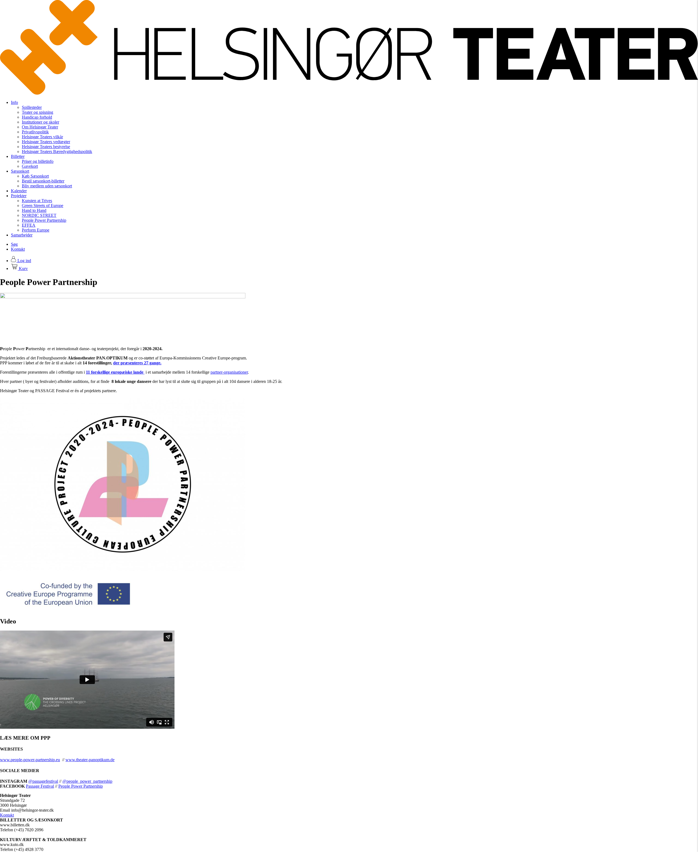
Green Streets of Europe (42, 205)
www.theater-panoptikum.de (90, 759)
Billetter (18, 156)
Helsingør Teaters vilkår (42, 136)
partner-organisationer (229, 372)
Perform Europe (35, 230)
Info (14, 102)
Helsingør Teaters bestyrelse (46, 146)
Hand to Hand (34, 210)
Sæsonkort (20, 171)
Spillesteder (32, 107)
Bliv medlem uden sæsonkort (47, 186)
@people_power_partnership (87, 781)
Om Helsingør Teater (40, 127)
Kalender (19, 190)
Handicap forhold (37, 117)
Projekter (18, 195)
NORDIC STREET (39, 215)
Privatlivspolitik (35, 132)
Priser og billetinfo (37, 161)
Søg (14, 244)
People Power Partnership (44, 220)
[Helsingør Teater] (349, 93)
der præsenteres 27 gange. (137, 363)
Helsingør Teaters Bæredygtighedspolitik (57, 151)
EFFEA (28, 225)
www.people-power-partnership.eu (30, 759)
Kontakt (18, 249)
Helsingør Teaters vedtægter (46, 141)
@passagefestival (43, 781)
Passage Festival (40, 786)
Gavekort (30, 166)
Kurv (23, 268)
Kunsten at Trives (37, 200)
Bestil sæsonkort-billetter (43, 181)
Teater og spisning (37, 112)
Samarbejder (21, 235)
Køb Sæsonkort (35, 176)
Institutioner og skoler (40, 122)
